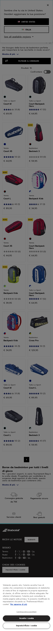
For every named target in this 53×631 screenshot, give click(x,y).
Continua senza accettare (26, 612)
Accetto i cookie (26, 618)
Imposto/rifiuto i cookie (26, 625)
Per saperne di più (18, 604)
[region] (26, 604)
